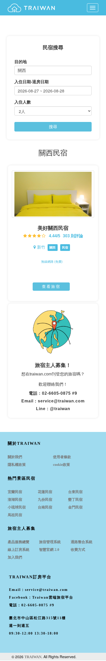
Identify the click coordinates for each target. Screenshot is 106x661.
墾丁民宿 (75, 500)
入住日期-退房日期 (31, 81)
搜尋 (53, 126)
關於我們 (15, 457)
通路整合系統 (81, 542)
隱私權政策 (17, 465)
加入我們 (15, 557)
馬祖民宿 (15, 515)
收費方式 (78, 550)
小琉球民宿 (17, 507)
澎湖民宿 (15, 500)
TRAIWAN (32, 657)
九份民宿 (45, 500)
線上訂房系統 (18, 550)
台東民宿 (75, 492)
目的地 (20, 61)
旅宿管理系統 (50, 542)
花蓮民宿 (45, 492)
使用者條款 (62, 457)
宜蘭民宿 (15, 492)
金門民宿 (75, 507)
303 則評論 (73, 236)
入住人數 (22, 102)
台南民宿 (45, 507)
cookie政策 (61, 465)
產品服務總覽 (18, 542)
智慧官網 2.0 (49, 550)
